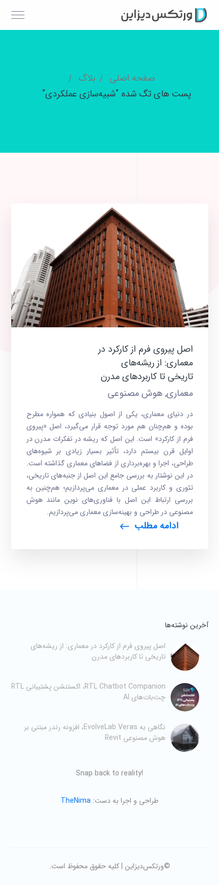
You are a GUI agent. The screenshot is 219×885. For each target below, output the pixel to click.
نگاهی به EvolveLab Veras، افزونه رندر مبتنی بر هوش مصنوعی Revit (95, 732)
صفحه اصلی (132, 78)
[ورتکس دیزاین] (162, 14)
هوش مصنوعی (134, 393)
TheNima (76, 800)
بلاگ (86, 78)
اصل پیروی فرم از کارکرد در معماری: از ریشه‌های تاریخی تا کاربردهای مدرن (145, 363)
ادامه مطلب (156, 526)
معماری (180, 393)
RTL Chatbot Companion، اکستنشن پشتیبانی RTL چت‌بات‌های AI (88, 692)
